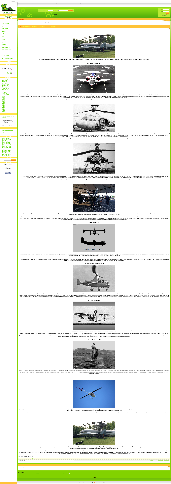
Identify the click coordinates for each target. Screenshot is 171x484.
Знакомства (4, 42)
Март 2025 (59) (4, 93)
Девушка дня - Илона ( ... (6, 143)
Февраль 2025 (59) (5, 94)
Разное (3, 39)
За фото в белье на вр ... (6, 149)
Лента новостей (21, 467)
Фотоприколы (4, 26)
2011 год (3, 106)
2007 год (3, 109)
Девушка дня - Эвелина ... (6, 146)
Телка (93, 482)
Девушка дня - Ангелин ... (6, 139)
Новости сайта (5, 21)
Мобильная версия (106, 482)
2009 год (3, 107)
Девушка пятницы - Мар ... (7, 144)
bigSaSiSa (10, 483)
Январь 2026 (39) (5, 85)
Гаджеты (3, 33)
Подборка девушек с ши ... (7, 150)
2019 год (3, 99)
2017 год (3, 101)
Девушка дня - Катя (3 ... (6, 138)
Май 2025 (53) (4, 91)
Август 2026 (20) (5, 79)
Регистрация (90, 482)
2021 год (3, 98)
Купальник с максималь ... (7, 148)
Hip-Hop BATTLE (5, 25)
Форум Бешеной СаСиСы (68, 473)
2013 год (3, 104)
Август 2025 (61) (5, 89)
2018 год (3, 100)
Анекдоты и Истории (6, 47)
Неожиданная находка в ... (7, 154)
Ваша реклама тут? (8, 16)
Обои (3, 36)
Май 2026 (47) (4, 82)
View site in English (5, 55)
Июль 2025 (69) (4, 90)
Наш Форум (97, 482)
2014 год (3, 103)
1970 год (3, 111)
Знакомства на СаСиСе (34, 473)
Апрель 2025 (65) (5, 92)
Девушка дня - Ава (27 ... (6, 140)
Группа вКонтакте (5, 23)
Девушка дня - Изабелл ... (6, 145)
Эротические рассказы (6, 49)
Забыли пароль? (163, 15)
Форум (3, 34)
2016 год (3, 102)
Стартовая (81, 482)
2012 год (3, 105)
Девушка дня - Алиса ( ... (6, 152)
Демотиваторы (5, 28)
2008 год (3, 108)
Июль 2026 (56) (4, 80)
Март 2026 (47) (4, 83)
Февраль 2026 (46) (5, 84)
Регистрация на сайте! (164, 14)
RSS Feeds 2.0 (4, 57)
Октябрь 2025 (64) (5, 87)
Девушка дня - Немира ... (6, 142)
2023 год (3, 96)
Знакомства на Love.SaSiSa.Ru (7, 130)
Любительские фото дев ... (7, 151)
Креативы (4, 31)
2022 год (3, 97)
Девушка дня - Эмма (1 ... (6, 155)
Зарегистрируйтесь (35, 458)
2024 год (3, 95)
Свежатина (85, 482)
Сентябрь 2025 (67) (5, 88)
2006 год (3, 110)
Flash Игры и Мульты (6, 41)
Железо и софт (5, 44)
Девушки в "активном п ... (7, 153)
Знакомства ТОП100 (6, 50)
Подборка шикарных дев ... (7, 147)
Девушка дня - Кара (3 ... (6, 141)
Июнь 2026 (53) (4, 81)
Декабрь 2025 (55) (5, 86)
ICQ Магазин (4, 133)
